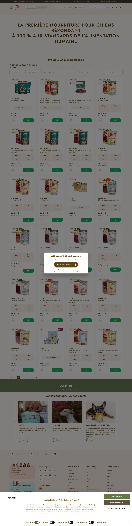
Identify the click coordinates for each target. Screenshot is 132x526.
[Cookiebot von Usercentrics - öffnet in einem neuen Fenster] (11, 498)
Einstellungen (101, 522)
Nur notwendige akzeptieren (117, 508)
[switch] (52, 522)
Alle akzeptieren (117, 496)
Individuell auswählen (117, 502)
